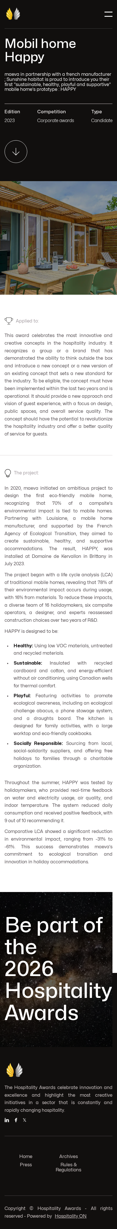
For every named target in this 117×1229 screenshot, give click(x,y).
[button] (108, 14)
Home (25, 1156)
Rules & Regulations (68, 1167)
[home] (26, 14)
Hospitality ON (71, 1216)
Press (26, 1165)
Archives (68, 1156)
